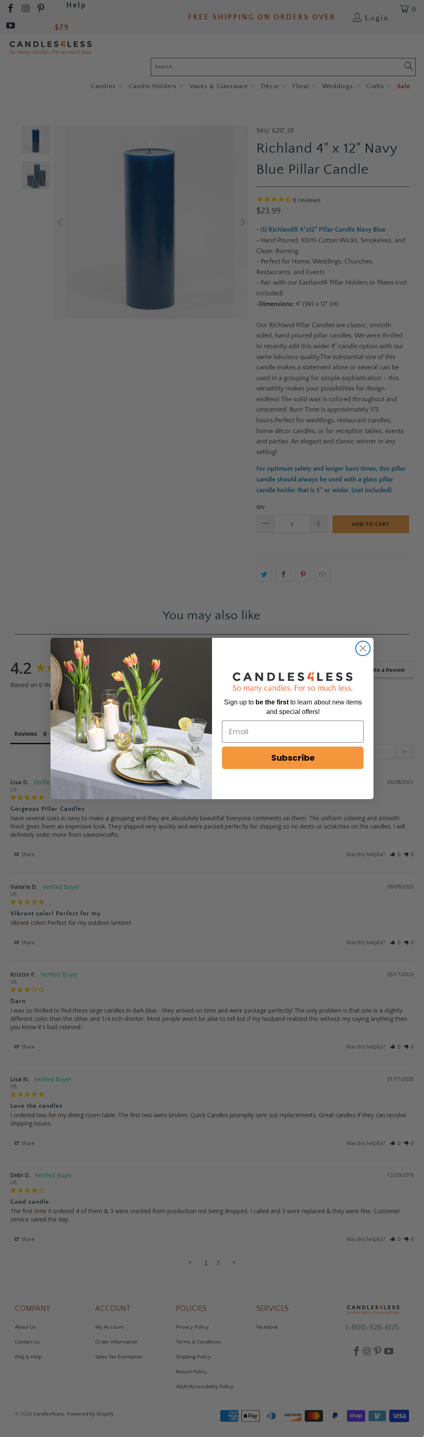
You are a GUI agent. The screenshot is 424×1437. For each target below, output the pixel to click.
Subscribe (293, 758)
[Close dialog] (363, 648)
